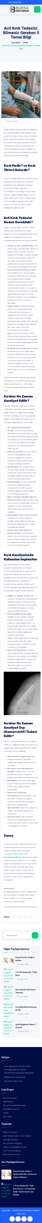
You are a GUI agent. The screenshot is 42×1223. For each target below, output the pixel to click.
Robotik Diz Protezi (11, 1154)
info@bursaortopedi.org (14, 1077)
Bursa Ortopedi (9, 1098)
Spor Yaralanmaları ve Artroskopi (17, 1136)
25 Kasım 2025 (23, 1014)
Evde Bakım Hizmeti (11, 1109)
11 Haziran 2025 (11, 121)
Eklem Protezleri (10, 1132)
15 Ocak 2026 (22, 996)
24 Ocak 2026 (22, 964)
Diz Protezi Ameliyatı (12, 1151)
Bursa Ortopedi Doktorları (14, 1105)
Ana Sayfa (15, 42)
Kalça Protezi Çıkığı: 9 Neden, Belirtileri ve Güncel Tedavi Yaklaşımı (24, 1174)
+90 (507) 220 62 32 (13, 1081)
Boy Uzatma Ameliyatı (12, 1143)
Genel (25, 42)
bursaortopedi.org (12, 857)
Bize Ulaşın (7, 1116)
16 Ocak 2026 (22, 979)
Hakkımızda (8, 1101)
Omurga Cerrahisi (10, 1139)
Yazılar (6, 1113)
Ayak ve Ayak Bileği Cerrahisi (15, 1147)
